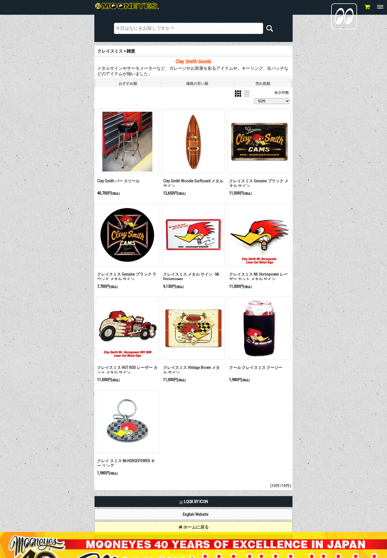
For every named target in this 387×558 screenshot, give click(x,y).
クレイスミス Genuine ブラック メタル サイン (258, 183)
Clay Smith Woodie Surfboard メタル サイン (193, 183)
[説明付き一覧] (247, 93)
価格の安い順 (197, 83)
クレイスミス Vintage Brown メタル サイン (191, 370)
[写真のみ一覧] (238, 93)
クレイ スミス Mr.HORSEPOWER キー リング (126, 463)
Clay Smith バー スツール (118, 181)
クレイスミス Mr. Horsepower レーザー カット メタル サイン (258, 276)
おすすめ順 (128, 83)
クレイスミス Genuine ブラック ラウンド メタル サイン (126, 276)
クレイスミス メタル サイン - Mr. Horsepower (191, 276)
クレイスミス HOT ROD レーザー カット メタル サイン (127, 370)
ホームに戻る (195, 527)
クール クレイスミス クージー (255, 367)
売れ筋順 (263, 83)
